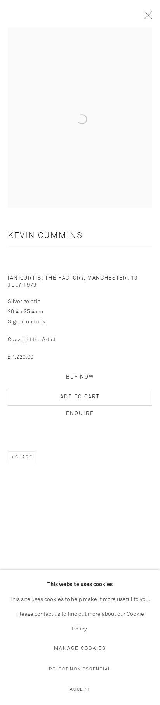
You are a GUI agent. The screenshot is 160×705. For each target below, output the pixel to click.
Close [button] (146, 17)
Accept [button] (80, 689)
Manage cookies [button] (80, 648)
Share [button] (24, 457)
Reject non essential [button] (80, 669)
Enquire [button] (80, 413)
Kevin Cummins (45, 236)
